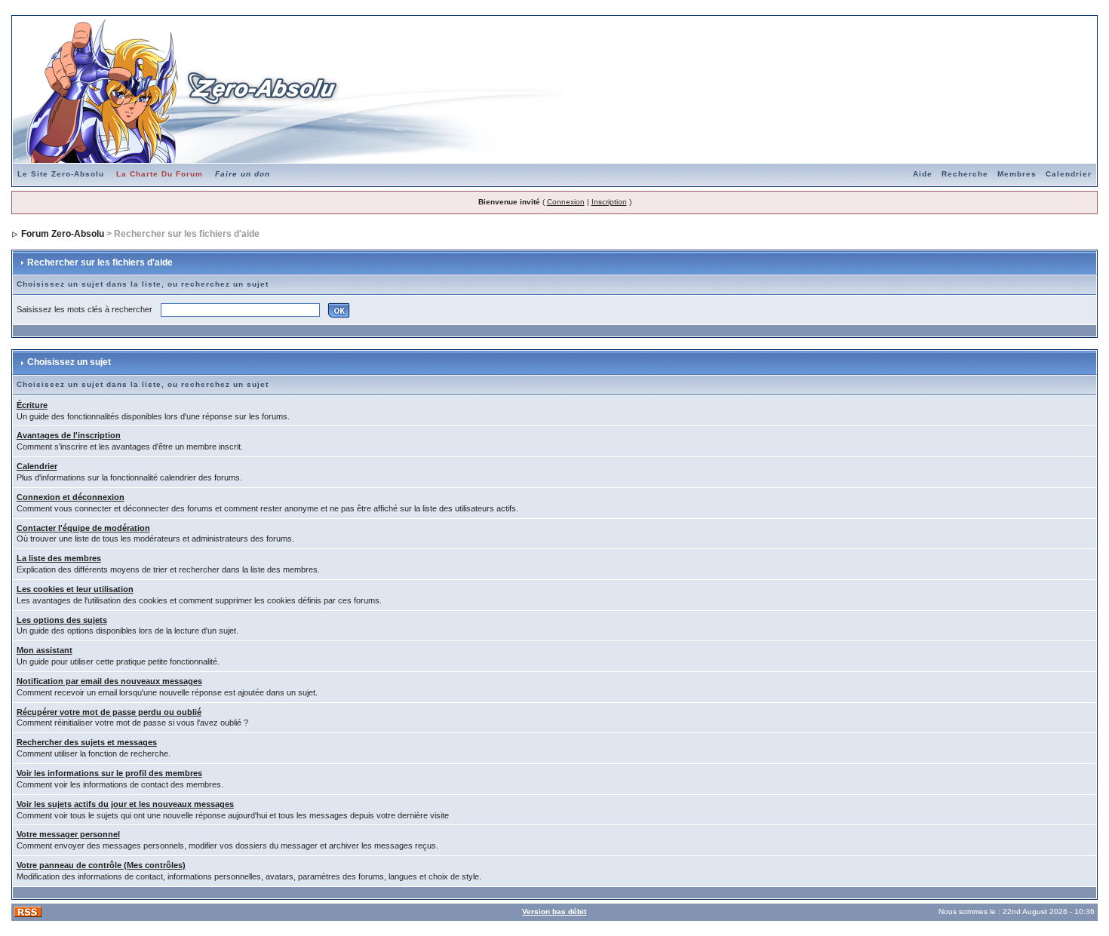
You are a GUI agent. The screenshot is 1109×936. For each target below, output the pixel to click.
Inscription (609, 202)
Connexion (566, 202)
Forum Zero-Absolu (62, 234)
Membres (1017, 174)
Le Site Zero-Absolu (60, 174)
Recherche (965, 174)
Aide (922, 174)
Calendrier (1069, 174)
